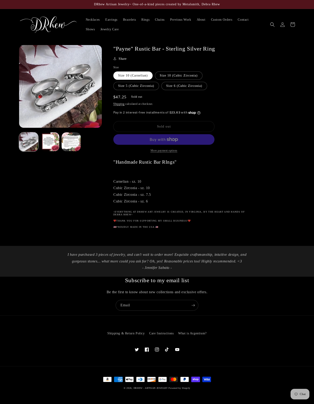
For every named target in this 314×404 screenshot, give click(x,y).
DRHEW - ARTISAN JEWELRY (151, 388)
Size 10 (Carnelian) (133, 75)
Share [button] (123, 58)
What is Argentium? (192, 333)
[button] (272, 25)
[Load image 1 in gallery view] (28, 141)
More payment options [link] (164, 150)
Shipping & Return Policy (126, 333)
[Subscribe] (193, 305)
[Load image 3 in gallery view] (71, 141)
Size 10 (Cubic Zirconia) (179, 75)
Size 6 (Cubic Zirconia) (184, 86)
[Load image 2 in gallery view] (50, 141)
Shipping (119, 103)
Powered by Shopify (179, 388)
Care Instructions (161, 333)
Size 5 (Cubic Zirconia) (136, 86)
